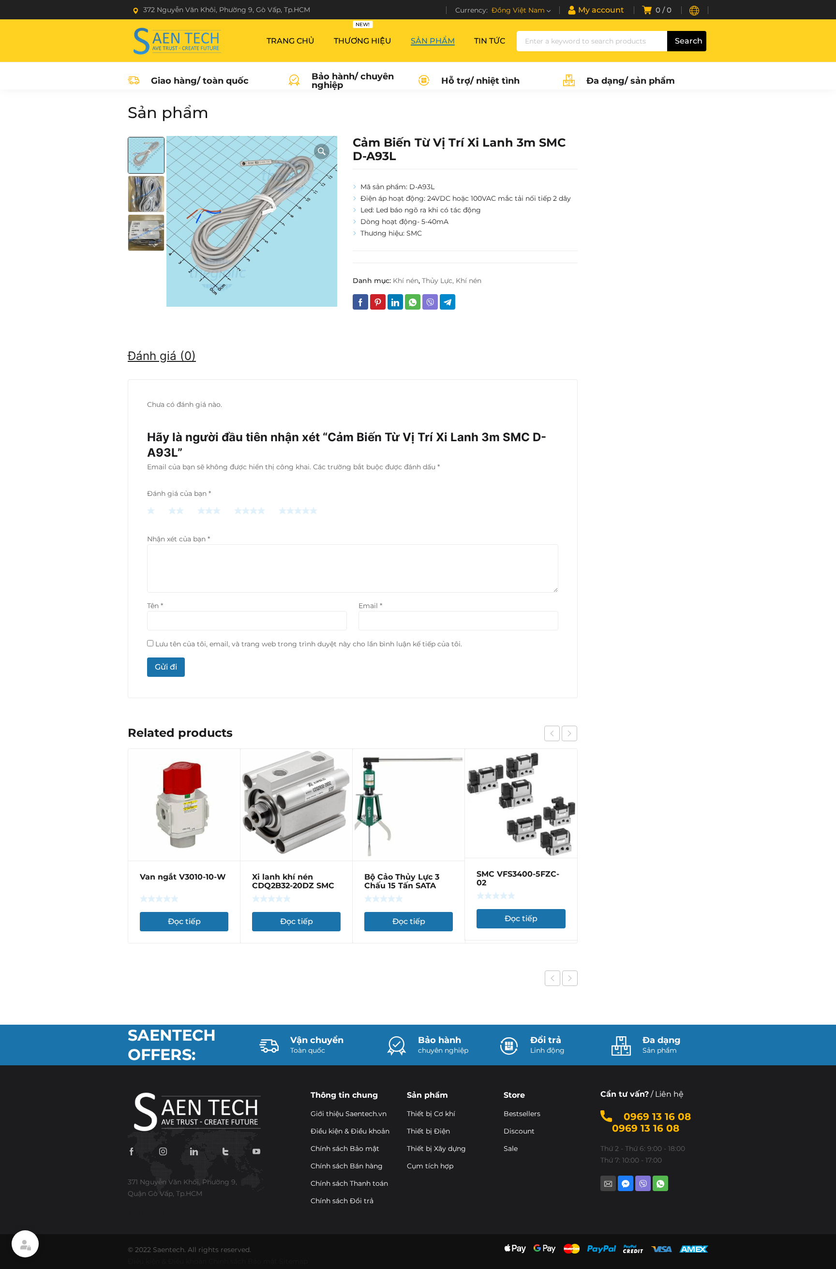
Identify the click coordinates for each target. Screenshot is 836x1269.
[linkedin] (194, 1151)
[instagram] (163, 1151)
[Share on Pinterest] (378, 302)
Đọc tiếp (184, 921)
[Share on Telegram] (447, 302)
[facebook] (131, 1151)
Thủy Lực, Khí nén (451, 280)
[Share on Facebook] (360, 302)
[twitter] (225, 1151)
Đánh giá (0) (162, 356)
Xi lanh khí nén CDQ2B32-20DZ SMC (293, 881)
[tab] (162, 356)
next (569, 733)
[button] (321, 151)
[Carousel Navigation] (560, 733)
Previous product (552, 978)
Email (370, 605)
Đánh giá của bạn (179, 493)
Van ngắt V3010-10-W (183, 876)
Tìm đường (146, 1213)
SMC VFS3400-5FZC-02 (518, 878)
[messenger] (625, 1183)
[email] (608, 1183)
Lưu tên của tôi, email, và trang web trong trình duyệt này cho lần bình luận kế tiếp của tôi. (308, 644)
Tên (155, 605)
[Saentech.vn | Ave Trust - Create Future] (176, 40)
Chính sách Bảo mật (243, 1261)
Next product (570, 978)
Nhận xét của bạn (178, 539)
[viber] (643, 1183)
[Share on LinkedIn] (395, 302)
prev (552, 733)
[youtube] (256, 1151)
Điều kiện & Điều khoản (167, 1261)
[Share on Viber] (430, 302)
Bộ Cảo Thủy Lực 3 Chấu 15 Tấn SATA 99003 (401, 885)
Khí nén (405, 280)
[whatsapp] (660, 1183)
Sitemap (293, 1261)
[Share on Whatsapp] (412, 302)
